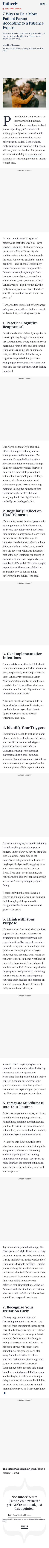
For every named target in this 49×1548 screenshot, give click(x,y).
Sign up (24, 1526)
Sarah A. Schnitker (12, 247)
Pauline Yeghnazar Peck (15, 746)
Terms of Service (34, 1519)
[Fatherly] (10, 4)
